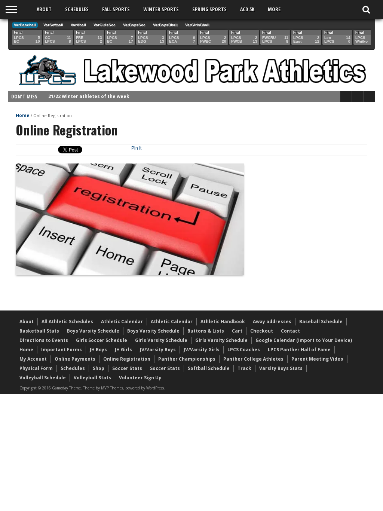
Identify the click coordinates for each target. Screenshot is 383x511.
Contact (290, 331)
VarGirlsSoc (105, 25)
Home (23, 115)
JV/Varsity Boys (158, 349)
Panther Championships (186, 359)
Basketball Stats (39, 331)
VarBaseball (25, 25)
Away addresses (272, 321)
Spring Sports (209, 9)
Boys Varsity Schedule (93, 331)
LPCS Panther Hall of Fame (299, 349)
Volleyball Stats (92, 377)
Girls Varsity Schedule (161, 340)
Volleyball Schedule (42, 377)
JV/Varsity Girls (202, 349)
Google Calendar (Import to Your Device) (303, 340)
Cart (237, 331)
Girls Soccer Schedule (101, 340)
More (274, 9)
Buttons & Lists (205, 331)
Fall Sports (116, 9)
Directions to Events (43, 340)
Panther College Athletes (253, 359)
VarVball (78, 25)
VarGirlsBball (197, 25)
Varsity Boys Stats (281, 368)
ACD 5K (247, 9)
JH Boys (98, 349)
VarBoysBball (165, 25)
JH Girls (123, 349)
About (44, 9)
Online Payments (75, 359)
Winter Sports (161, 9)
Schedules (77, 9)
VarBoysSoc (134, 25)
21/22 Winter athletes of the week (88, 96)
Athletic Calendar (122, 321)
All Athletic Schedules (67, 321)
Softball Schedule (209, 368)
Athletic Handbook (222, 321)
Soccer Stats (127, 368)
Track (244, 368)
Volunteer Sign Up (140, 377)
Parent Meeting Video (317, 359)
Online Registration (126, 359)
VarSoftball (53, 25)
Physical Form (36, 368)
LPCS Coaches (243, 349)
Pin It (136, 148)
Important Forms (61, 349)
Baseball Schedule (321, 321)
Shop (98, 368)
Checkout (261, 331)
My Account (33, 359)
